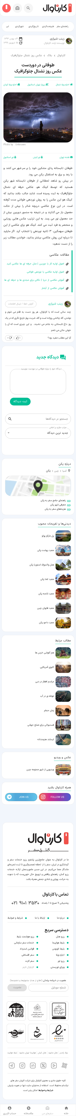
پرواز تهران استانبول (36, 85)
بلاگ (49, 56)
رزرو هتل (60, 937)
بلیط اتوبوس (58, 949)
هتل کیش (42, 1052)
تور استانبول (8, 157)
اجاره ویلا (60, 955)
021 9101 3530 (25, 903)
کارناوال (61, 56)
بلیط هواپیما (58, 943)
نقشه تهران (65, 157)
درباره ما (60, 918)
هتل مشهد (53, 1052)
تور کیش (36, 157)
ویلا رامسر (63, 1052)
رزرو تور (61, 961)
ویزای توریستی (57, 967)
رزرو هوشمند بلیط (25, 937)
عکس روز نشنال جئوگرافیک (26, 56)
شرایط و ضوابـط (15, 918)
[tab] (62, 27)
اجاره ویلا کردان (10, 85)
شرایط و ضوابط (45, 1090)
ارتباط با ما (40, 918)
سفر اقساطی (28, 955)
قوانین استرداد (27, 949)
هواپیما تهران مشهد (27, 1052)
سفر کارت (29, 961)
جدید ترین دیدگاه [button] (57, 433)
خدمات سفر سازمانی (24, 943)
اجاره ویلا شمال (62, 85)
